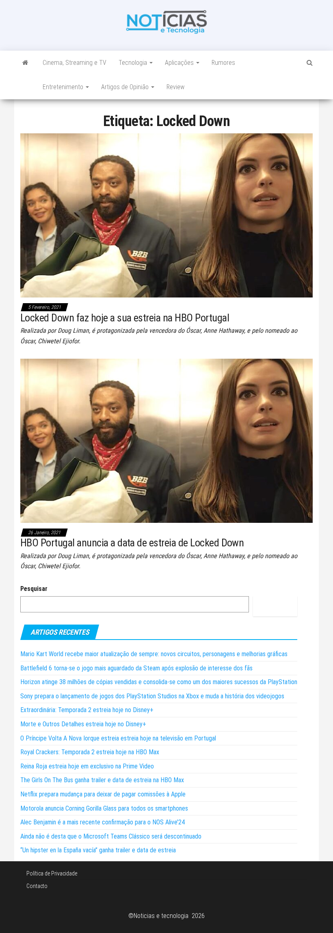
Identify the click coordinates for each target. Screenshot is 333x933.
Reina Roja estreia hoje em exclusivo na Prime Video (87, 766)
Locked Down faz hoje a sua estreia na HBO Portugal (124, 318)
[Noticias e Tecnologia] (25, 63)
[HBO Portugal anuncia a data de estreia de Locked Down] (166, 440)
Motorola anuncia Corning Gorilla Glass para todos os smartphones (104, 808)
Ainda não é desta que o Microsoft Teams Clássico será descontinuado (110, 836)
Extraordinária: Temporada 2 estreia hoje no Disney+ (87, 710)
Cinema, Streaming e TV (74, 62)
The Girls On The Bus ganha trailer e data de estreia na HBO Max (102, 780)
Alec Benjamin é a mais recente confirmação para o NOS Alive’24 (102, 822)
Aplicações (180, 62)
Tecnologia (134, 62)
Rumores (223, 62)
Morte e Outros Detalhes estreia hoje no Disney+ (83, 724)
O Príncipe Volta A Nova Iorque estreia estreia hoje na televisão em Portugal (118, 738)
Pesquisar (34, 589)
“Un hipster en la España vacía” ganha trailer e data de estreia (98, 850)
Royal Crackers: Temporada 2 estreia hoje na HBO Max (89, 752)
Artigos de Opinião (125, 87)
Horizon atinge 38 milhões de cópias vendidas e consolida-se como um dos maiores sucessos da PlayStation (158, 682)
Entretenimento (64, 87)
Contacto (37, 886)
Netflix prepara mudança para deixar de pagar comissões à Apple (103, 794)
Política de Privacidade (51, 873)
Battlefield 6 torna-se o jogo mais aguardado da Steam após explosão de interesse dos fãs (136, 668)
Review (175, 87)
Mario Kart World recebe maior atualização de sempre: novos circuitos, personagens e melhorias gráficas (154, 654)
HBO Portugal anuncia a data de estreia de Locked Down (132, 543)
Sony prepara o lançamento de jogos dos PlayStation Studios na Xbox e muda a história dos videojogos (152, 696)
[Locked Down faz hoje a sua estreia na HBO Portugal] (166, 215)
